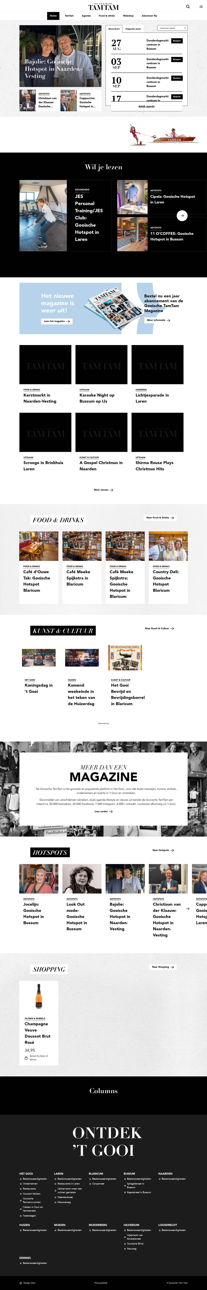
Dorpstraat (98, 1183)
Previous (19, 908)
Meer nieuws (101, 490)
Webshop (128, 16)
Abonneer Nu (149, 16)
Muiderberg (98, 1225)
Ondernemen (30, 1183)
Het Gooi (26, 1174)
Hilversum (131, 1225)
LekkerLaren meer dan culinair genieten (70, 1190)
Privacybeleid (101, 1283)
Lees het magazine (55, 321)
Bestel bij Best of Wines (39, 1058)
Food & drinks (107, 16)
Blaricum (96, 1174)
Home (53, 16)
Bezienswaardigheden (35, 1178)
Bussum (129, 1174)
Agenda (86, 16)
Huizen (24, 1225)
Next (182, 215)
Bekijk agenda (146, 106)
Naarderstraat (65, 1197)
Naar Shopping (161, 967)
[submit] (188, 6)
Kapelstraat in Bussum (139, 1192)
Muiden (59, 1225)
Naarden (165, 1174)
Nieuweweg (64, 1202)
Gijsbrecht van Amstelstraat (135, 1237)
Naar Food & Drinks (158, 518)
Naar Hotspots (161, 850)
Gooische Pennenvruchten (32, 1200)
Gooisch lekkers (31, 1193)
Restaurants (29, 1188)
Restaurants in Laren (69, 1183)
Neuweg (131, 1248)
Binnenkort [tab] (114, 29)
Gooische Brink (135, 1243)
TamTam (69, 16)
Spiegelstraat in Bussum (135, 1185)
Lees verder (102, 811)
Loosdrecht (167, 1225)
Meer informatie (156, 320)
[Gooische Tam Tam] (103, 6)
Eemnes (25, 1258)
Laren (58, 1174)
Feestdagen (29, 1215)
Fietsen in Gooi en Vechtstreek (33, 1209)
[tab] (133, 28)
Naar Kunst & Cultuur (157, 628)
